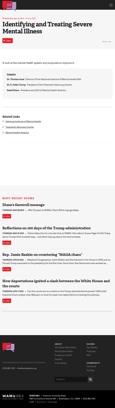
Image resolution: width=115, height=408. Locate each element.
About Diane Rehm (64, 351)
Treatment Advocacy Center (20, 127)
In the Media (61, 363)
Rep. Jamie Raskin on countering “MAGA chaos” (42, 254)
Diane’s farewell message (23, 204)
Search (90, 379)
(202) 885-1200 (8, 368)
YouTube (90, 370)
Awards (58, 359)
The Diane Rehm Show (65, 347)
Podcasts (91, 351)
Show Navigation (111, 5)
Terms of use (41, 402)
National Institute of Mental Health (23, 121)
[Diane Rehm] (9, 6)
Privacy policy (52, 402)
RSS (88, 355)
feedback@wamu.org (27, 368)
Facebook (91, 366)
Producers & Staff (63, 355)
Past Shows (92, 347)
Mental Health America (17, 132)
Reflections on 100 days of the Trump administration (46, 228)
